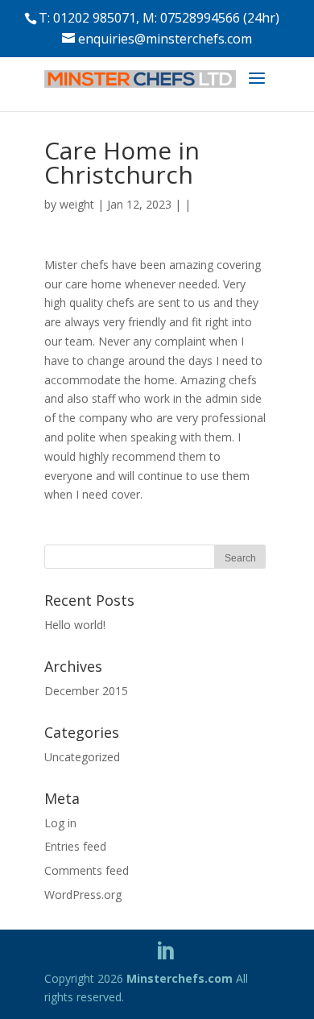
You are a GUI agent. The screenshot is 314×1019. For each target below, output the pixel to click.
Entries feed (75, 846)
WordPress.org (83, 894)
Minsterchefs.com (179, 978)
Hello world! (74, 624)
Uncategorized (82, 756)
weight (77, 204)
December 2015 (86, 690)
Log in (60, 823)
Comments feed (86, 870)
